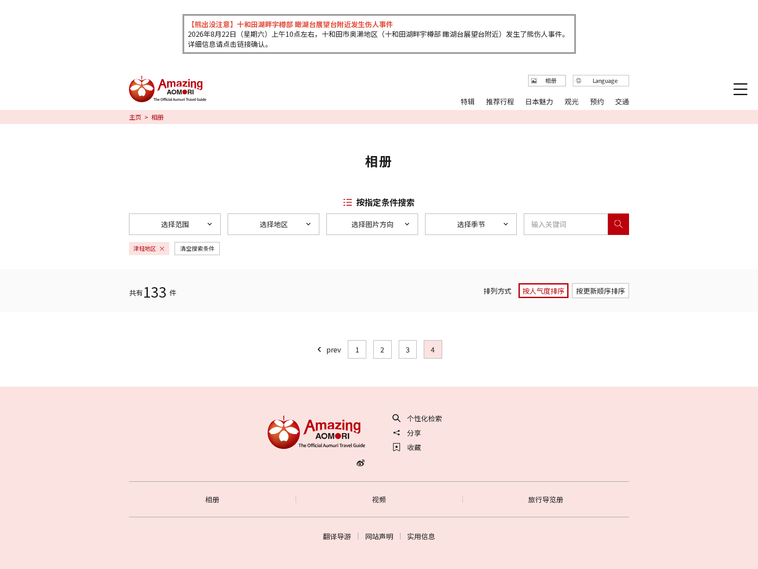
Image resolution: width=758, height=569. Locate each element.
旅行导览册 (545, 499)
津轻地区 (144, 248)
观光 (572, 101)
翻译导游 (337, 536)
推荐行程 (500, 101)
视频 (379, 499)
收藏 (414, 447)
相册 (212, 499)
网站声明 (379, 536)
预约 (597, 101)
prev (333, 349)
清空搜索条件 (197, 248)
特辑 (468, 101)
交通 (622, 101)
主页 (135, 117)
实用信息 (421, 536)
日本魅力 (539, 101)
